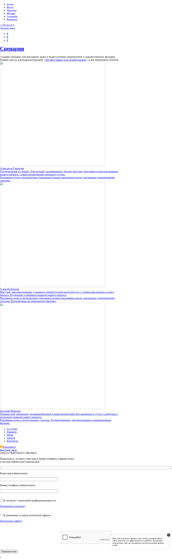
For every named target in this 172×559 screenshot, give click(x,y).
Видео (10, 7)
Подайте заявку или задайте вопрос (66, 59)
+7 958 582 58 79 (7, 25)
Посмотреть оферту (11, 521)
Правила (12, 431)
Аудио (10, 4)
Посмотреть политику (12, 506)
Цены (10, 434)
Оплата (11, 437)
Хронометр (9, 447)
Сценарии (12, 16)
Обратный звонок (7, 28)
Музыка (11, 13)
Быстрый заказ (8, 450)
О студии (12, 428)
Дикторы (11, 10)
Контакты (12, 19)
